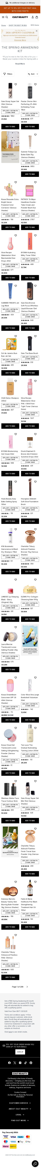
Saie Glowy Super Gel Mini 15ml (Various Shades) (30, 801)
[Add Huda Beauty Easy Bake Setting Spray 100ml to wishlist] (15, 481)
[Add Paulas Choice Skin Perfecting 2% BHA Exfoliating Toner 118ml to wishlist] (35, 84)
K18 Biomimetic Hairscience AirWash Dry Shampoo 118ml (9, 549)
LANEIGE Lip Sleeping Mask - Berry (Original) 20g (10, 599)
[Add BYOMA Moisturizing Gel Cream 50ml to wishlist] (15, 434)
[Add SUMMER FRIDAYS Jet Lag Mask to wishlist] (15, 285)
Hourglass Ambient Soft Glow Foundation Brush (29, 501)
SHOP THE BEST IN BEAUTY (19, 25)
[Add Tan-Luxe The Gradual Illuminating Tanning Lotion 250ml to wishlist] (35, 728)
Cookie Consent (20, 1092)
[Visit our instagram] (20, 1062)
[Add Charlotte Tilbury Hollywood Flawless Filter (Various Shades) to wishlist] (15, 935)
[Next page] (27, 987)
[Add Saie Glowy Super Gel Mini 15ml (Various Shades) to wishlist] (35, 781)
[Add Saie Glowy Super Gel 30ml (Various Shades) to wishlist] (15, 84)
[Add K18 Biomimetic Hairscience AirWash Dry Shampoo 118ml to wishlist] (15, 529)
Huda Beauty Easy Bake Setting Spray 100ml (9, 501)
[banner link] (30, 640)
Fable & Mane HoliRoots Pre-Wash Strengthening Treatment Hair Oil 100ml (29, 904)
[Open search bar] (7, 17)
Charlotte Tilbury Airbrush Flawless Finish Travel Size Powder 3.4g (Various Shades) (30, 851)
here (10, 1032)
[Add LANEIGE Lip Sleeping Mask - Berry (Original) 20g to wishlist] (15, 579)
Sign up (20, 1052)
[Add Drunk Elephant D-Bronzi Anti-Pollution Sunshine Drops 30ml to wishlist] (35, 434)
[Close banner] (36, 31)
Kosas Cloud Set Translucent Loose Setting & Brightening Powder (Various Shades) (9, 750)
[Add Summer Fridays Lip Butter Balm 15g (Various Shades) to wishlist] (35, 134)
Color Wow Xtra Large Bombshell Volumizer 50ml (30, 697)
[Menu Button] (2, 17)
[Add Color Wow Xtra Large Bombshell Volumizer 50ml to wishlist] (35, 677)
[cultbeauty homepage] (20, 17)
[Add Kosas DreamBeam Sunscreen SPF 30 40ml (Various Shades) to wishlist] (15, 677)
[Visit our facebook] (9, 1062)
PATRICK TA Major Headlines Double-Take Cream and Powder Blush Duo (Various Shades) (28, 204)
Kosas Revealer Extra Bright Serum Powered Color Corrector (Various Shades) (10, 204)
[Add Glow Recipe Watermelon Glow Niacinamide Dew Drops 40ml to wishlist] (15, 235)
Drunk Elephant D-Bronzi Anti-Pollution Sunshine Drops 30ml (29, 454)
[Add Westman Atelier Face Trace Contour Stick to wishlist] (15, 781)
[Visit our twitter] (14, 1062)
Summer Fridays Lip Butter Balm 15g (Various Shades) (29, 154)
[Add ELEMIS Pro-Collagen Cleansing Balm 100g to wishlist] (35, 579)
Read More (20, 64)
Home (3, 25)
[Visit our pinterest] (31, 1062)
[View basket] (37, 17)
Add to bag (10, 127)
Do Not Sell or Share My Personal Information (20, 1096)
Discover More (20, 40)
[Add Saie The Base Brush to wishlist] (35, 336)
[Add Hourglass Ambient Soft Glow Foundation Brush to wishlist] (35, 481)
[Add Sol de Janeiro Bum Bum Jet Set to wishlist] (15, 336)
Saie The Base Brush (29, 353)
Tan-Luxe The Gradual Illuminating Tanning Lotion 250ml (29, 748)
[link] (32, 17)
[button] (10, 147)
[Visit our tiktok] (25, 1062)
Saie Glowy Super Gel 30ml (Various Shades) (10, 104)
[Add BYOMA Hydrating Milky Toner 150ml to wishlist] (35, 235)
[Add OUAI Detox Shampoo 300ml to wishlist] (15, 381)
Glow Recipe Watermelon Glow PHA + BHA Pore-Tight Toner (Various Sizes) (29, 403)
